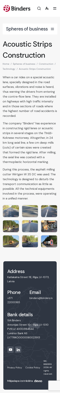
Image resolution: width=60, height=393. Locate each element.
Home (6, 63)
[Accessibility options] (47, 8)
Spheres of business (24, 63)
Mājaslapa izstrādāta (20, 381)
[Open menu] (55, 8)
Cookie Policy (32, 367)
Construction (46, 63)
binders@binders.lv (41, 298)
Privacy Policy (14, 367)
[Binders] (16, 8)
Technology (9, 68)
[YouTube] (10, 349)
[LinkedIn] (18, 349)
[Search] (39, 8)
